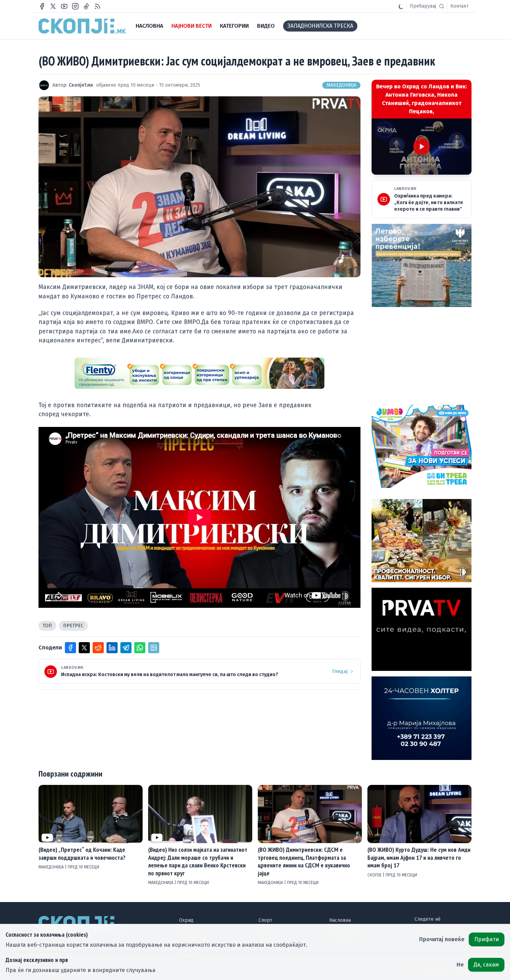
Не (460, 964)
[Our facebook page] (42, 6)
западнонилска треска (320, 26)
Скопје (375, 875)
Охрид (186, 920)
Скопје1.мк (81, 85)
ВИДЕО (266, 26)
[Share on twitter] (84, 647)
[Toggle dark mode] (401, 6)
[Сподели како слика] (153, 647)
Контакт (459, 6)
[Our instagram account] (75, 6)
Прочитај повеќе (442, 939)
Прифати (486, 939)
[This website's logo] (82, 26)
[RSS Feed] (97, 6)
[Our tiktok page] (86, 6)
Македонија (341, 85)
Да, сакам (486, 964)
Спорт (265, 920)
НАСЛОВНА (149, 26)
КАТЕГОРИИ (234, 26)
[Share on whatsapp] (139, 647)
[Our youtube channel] (64, 6)
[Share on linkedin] (112, 647)
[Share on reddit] (98, 647)
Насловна (340, 920)
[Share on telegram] (125, 647)
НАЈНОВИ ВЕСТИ (191, 26)
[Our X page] (53, 6)
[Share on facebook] (70, 647)
